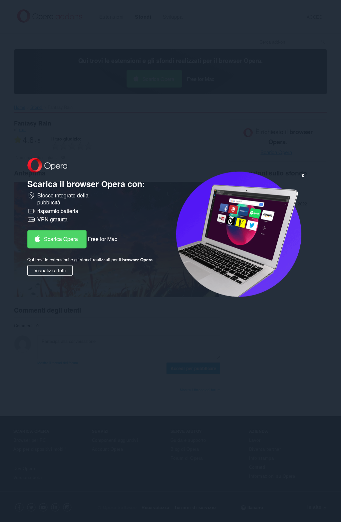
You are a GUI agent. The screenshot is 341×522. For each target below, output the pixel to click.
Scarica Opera (61, 239)
